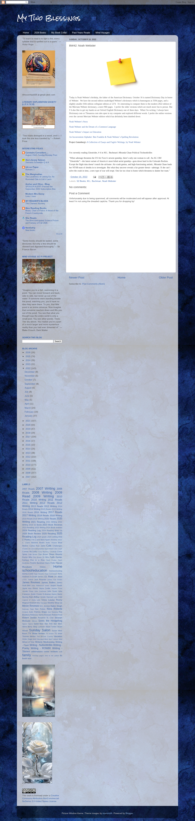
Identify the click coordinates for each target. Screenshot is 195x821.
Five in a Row (37, 560)
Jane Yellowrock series (40, 585)
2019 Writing (38, 519)
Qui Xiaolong (53, 612)
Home (26, 32)
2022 (28, 368)
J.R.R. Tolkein (27, 580)
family (26, 655)
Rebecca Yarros (37, 615)
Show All (59, 234)
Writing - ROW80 (41, 648)
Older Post (166, 277)
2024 (28, 360)
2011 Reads (55, 499)
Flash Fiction (51, 560)
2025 (28, 356)
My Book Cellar (59, 32)
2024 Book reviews (54, 528)
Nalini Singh (56, 606)
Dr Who (46, 557)
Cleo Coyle (58, 549)
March (28, 408)
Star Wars (57, 624)
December (30, 372)
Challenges (57, 546)
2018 (28, 433)
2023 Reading (28, 528)
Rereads (47, 615)
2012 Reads (47, 502)
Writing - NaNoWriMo (41, 645)
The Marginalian (33, 174)
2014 (28, 449)
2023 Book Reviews (52, 525)
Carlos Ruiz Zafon (37, 546)
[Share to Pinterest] (111, 177)
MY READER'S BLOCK (36, 201)
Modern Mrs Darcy (34, 194)
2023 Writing (40, 528)
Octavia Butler (27, 612)
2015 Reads (46, 509)
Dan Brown (43, 554)
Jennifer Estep (27, 591)
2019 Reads (27, 519)
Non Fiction (40, 609)
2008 (28, 473)
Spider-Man (38, 624)
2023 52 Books (35, 525)
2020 (28, 425)
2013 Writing (50, 506)
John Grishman (40, 591)
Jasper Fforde (56, 585)
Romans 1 (29, 169)
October (29, 380)
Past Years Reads (81, 32)
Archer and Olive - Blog (37, 184)
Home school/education (42, 568)
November (30, 376)
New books (30, 230)
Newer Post (76, 277)
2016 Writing (40, 512)
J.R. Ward (58, 577)
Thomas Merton (29, 636)
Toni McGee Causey (45, 636)
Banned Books (37, 543)
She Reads (31, 218)
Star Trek (48, 624)
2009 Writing (43, 496)
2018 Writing (56, 515)
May (27, 400)
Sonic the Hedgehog (50, 620)
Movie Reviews (30, 605)
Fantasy (25, 560)
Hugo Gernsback (50, 574)
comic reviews (51, 651)
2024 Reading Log (31, 530)
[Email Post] (94, 177)
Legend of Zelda (29, 600)
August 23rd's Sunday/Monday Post (41, 155)
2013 (28, 453)
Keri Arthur (34, 597)
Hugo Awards (39, 574)
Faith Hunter (56, 557)
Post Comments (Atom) (93, 284)
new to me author (52, 656)
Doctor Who (27, 557)
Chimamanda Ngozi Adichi (44, 549)
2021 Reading (38, 522)
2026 (28, 352)
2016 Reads (27, 512)
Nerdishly (30, 228)
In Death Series (36, 577)
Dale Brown (32, 554)
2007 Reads (28, 489)
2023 (28, 364)
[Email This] (99, 177)
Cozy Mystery (43, 552)
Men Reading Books (35, 208)
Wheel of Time (28, 642)
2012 (28, 457)
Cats (48, 545)
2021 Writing (51, 522)
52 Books (81, 181)
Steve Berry (27, 627)
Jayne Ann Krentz (30, 588)
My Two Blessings (49, 18)
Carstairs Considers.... (36, 153)
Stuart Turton (51, 627)
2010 (28, 465)
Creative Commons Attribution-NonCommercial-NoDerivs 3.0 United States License (40, 798)
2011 (28, 461)
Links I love (30, 196)
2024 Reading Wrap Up (52, 530)
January (29, 416)
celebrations (37, 651)
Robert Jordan (29, 618)
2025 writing (52, 537)
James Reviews (31, 582)
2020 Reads (50, 519)
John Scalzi (52, 591)
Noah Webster (109, 181)
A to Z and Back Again (40, 540)
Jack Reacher (40, 580)
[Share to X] (105, 177)
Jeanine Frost (56, 588)
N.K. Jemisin (45, 606)
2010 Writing (38, 499)
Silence (34, 621)
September (30, 384)
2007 (28, 477)
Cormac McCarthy (29, 552)
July (27, 392)
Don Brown (37, 557)
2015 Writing (57, 509)
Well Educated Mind (40, 639)
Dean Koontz (55, 554)
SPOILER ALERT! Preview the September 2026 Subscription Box (40, 187)
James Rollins (48, 582)
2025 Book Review (31, 533)
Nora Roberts (54, 608)
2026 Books (40, 32)
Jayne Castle (44, 588)
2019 (28, 429)
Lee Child (58, 597)
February (29, 412)
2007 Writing (45, 488)
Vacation (58, 636)
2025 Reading (49, 533)
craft (60, 652)
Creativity (53, 552)
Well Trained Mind (55, 639)
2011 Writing (29, 502)
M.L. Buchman (94, 181)
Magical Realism (29, 603)
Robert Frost (57, 615)
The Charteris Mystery (35, 203)
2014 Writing (34, 509)
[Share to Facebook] (108, 177)
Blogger (129, 813)
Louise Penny (55, 600)
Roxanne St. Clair (46, 618)
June (27, 396)
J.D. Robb (48, 577)
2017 (28, 437)
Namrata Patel (28, 609)
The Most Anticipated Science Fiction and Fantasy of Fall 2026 (41, 221)
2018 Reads (43, 515)
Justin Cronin (36, 594)
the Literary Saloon (35, 160)
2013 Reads (37, 506)
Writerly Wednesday (45, 642)
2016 (28, 441)
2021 (28, 421)
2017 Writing (29, 515)
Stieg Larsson (39, 627)
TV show (58, 634)
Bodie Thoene (51, 543)
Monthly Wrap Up (55, 603)
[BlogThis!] (102, 177)
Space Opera (27, 624)
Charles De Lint (28, 549)
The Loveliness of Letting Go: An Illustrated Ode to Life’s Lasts (39, 178)
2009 (28, 469)
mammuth (107, 813)
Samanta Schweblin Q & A (37, 162)
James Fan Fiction (54, 580)
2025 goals (42, 537)
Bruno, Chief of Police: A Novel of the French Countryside (41, 211)
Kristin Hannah (47, 597)
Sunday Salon (39, 630)
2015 (28, 445)
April (27, 404)
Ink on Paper (32, 167)
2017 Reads (55, 512)
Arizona (54, 540)
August (28, 388)
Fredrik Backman (37, 563)
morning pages (38, 656)
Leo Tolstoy (42, 600)
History (43, 567)
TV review (50, 633)
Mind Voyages (103, 32)
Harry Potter (50, 563)
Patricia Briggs (40, 612)
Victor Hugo (27, 639)
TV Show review (36, 633)
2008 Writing (42, 492)
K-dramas (47, 594)
